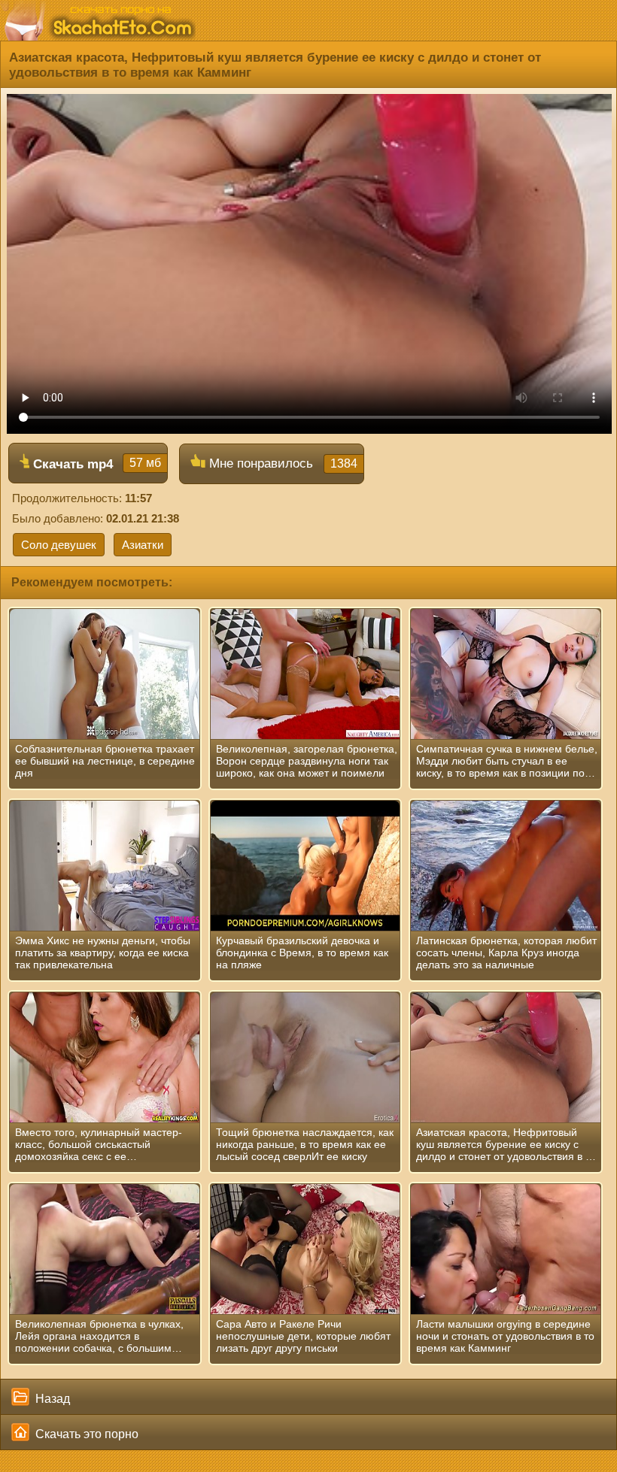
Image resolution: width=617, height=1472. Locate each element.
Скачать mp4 (95, 463)
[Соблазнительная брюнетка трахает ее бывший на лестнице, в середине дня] (104, 674)
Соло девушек (58, 544)
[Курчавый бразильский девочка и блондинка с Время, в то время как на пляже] (305, 866)
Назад (51, 1398)
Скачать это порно (85, 1434)
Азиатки (142, 544)
